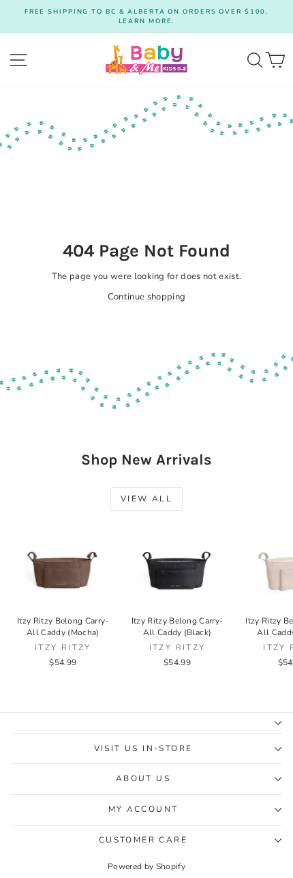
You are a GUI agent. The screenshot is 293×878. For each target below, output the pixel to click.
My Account (143, 809)
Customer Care (143, 839)
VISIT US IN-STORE (143, 748)
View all (146, 498)
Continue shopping (147, 297)
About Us (143, 778)
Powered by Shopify (146, 866)
